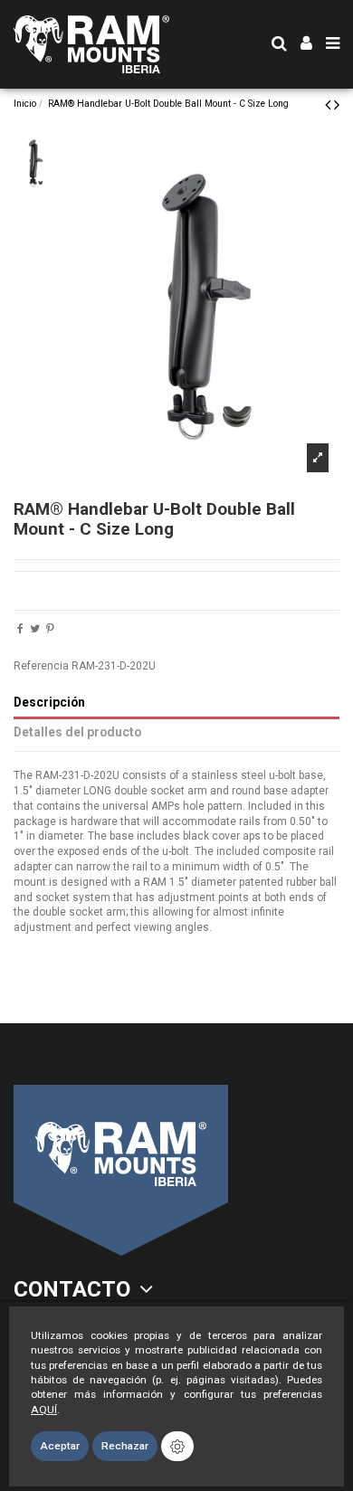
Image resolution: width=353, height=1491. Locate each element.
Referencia (41, 666)
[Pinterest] (50, 628)
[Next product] (336, 104)
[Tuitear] (35, 628)
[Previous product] (329, 104)
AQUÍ (44, 1409)
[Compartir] (20, 628)
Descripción (49, 702)
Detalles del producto (77, 732)
